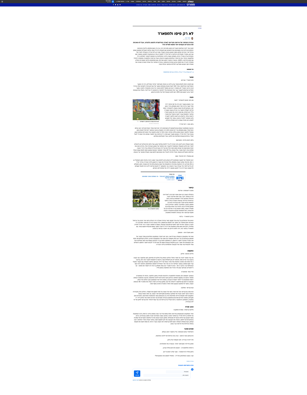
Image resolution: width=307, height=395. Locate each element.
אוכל (155, 1)
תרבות (168, 1)
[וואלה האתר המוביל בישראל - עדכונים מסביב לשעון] (190, 1)
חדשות (184, 1)
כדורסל (159, 4)
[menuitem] (183, 1)
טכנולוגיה (138, 1)
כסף (159, 1)
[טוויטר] (116, 5)
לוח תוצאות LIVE (181, 4)
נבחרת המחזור (189, 361)
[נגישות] (2, 2)
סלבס (163, 1)
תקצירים (145, 4)
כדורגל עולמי (165, 4)
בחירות (174, 1)
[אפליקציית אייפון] (118, 5)
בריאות (150, 1)
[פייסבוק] (113, 5)
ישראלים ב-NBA (152, 4)
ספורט (179, 1)
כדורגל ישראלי (172, 4)
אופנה (132, 1)
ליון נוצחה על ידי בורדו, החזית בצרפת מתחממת (177, 72)
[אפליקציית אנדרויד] (120, 5)
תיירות (144, 1)
